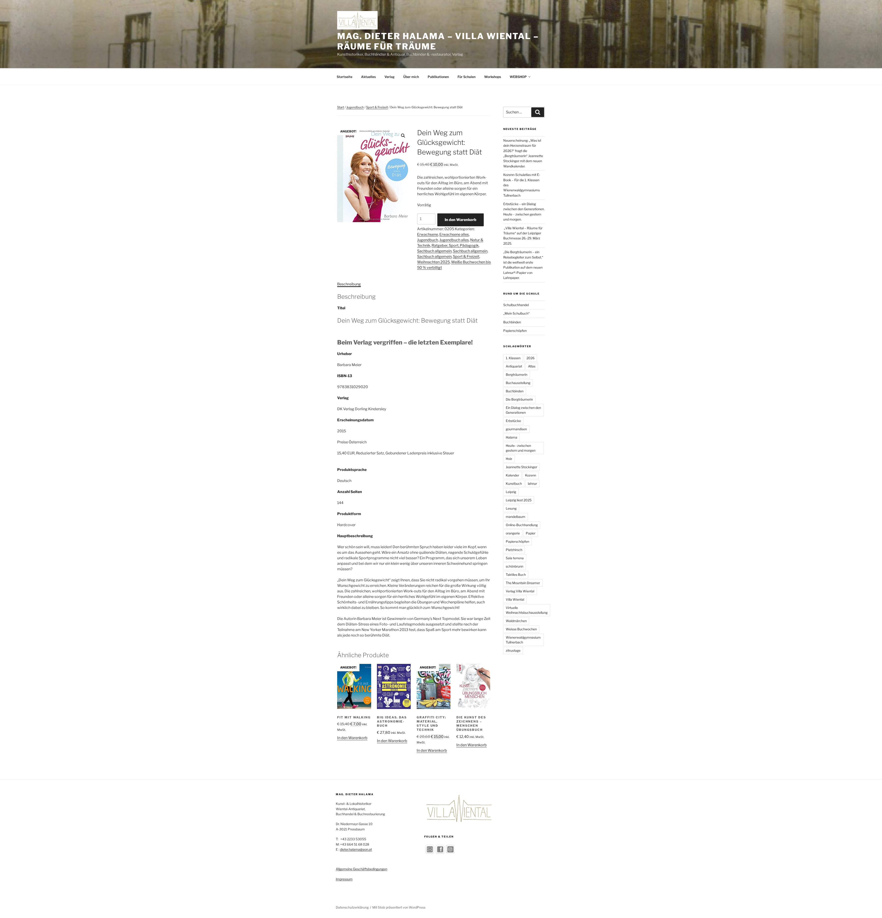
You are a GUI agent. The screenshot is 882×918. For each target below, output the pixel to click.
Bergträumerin (516, 374)
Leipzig (511, 492)
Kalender (512, 475)
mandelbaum (515, 517)
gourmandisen (516, 429)
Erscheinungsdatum (355, 420)
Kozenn (530, 475)
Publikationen (438, 77)
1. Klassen (513, 358)
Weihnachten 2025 (433, 262)
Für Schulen (466, 77)
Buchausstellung (518, 383)
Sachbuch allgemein (434, 251)
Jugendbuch (355, 107)
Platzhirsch (514, 550)
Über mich (411, 77)
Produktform (349, 514)
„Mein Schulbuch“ (516, 313)
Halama (511, 437)
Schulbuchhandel (516, 305)
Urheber (344, 354)
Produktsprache (352, 470)
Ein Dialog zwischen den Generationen (523, 410)
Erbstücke (513, 421)
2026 (530, 358)
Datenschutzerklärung (352, 907)
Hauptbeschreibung (355, 536)
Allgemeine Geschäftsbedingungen (361, 869)
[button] (403, 136)
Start (340, 107)
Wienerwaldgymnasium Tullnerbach (523, 639)
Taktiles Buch (516, 575)
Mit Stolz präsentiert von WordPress (398, 907)
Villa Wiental (515, 599)
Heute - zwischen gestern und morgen (520, 448)
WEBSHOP (518, 77)
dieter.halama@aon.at (356, 849)
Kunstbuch (514, 483)
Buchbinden (512, 322)
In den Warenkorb (460, 220)
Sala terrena (515, 558)
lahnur (532, 483)
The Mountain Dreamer (523, 583)
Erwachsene (427, 234)
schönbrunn (514, 566)
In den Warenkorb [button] (352, 738)
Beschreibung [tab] (349, 284)
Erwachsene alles (454, 234)
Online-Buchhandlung (522, 525)
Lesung (511, 508)
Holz (509, 459)
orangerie (513, 533)
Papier (530, 533)
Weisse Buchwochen (521, 629)
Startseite (344, 77)
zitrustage (513, 650)
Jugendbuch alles (454, 240)
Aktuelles (368, 77)
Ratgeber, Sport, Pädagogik (455, 245)
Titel (341, 308)
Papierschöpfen (515, 331)
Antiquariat (514, 366)
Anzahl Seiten (349, 492)
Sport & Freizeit (377, 107)
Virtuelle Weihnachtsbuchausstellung (527, 610)
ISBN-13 (344, 376)
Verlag (389, 77)
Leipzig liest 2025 (518, 500)
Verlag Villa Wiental (520, 591)
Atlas (531, 366)
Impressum (344, 879)
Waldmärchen (516, 621)
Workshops (492, 77)
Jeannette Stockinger (521, 467)
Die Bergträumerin (519, 399)
